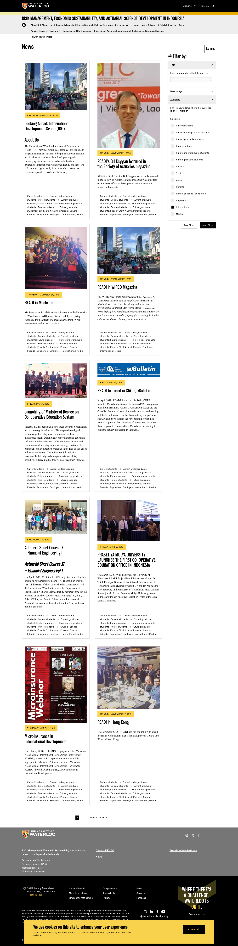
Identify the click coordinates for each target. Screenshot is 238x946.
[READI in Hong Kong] (128, 677)
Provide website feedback (183, 850)
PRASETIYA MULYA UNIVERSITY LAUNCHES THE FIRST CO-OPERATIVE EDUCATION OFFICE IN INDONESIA (126, 560)
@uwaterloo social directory (154, 916)
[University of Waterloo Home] (35, 6)
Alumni (179, 180)
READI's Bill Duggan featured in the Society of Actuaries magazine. (124, 164)
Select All (175, 119)
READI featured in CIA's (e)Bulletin (123, 390)
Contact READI (105, 850)
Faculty (180, 166)
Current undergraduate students (193, 132)
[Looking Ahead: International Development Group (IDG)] (56, 86)
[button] (189, 6)
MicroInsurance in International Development (45, 738)
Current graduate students (190, 139)
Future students (184, 146)
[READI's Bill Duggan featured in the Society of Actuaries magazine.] (128, 105)
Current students (184, 125)
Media (179, 214)
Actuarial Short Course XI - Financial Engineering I (45, 550)
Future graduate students (189, 159)
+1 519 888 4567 (34, 894)
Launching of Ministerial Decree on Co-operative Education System (52, 414)
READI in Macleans (39, 303)
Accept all (193, 929)
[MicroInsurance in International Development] (56, 684)
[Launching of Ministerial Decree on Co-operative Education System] (56, 380)
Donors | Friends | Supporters (191, 193)
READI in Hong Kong (113, 722)
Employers (181, 200)
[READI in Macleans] (56, 258)
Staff (178, 173)
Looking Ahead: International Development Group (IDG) (47, 126)
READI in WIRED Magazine (117, 287)
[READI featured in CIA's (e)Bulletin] (128, 370)
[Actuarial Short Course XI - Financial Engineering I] (56, 517)
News (99, 856)
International (182, 207)
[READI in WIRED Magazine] (128, 250)
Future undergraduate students (192, 153)
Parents (180, 187)
